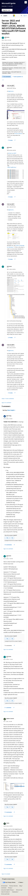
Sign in (25, 15)
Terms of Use (19, 890)
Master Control (10, 718)
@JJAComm (11, 91)
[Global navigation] (1, 15)
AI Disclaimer (4, 885)
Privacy (9, 887)
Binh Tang (8, 415)
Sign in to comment (6, 402)
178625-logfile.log (11, 167)
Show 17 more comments (8, 398)
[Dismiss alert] (26, 2)
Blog (20, 885)
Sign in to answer (6, 874)
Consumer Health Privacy (7, 890)
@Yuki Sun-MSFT (12, 153)
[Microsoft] (14, 16)
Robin (7, 823)
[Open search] (21, 15)
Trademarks (15, 892)
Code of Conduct (5, 892)
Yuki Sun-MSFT (10, 85)
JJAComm (7, 37)
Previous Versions (13, 885)
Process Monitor (18, 133)
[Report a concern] (3, 80)
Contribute (3, 887)
